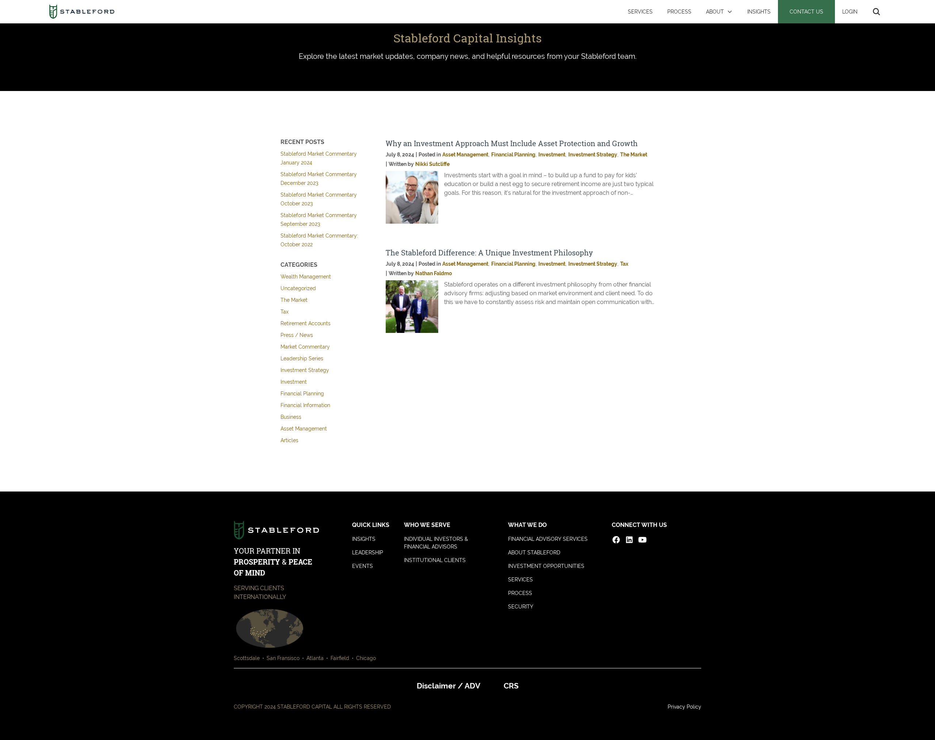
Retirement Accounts (305, 323)
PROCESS (679, 11)
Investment (293, 382)
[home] (82, 11)
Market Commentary (305, 347)
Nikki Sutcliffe (432, 164)
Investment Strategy (304, 370)
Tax (284, 312)
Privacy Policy (684, 707)
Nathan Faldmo (433, 273)
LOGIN (850, 11)
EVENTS (362, 566)
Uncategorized (298, 288)
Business (290, 417)
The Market (294, 300)
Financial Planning (302, 393)
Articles (289, 440)
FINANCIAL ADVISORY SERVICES (548, 539)
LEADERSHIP (367, 552)
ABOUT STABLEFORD (534, 552)
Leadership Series (301, 358)
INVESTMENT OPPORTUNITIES (546, 566)
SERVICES (640, 11)
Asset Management (303, 429)
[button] (719, 11)
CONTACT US (806, 11)
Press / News (296, 335)
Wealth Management (305, 277)
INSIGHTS (759, 11)
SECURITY (520, 607)
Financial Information (305, 405)
